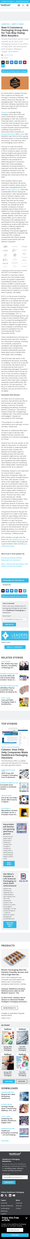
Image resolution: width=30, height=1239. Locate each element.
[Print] (3, 62)
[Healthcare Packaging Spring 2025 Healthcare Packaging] (7, 1061)
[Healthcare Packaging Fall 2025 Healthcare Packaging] (22, 1036)
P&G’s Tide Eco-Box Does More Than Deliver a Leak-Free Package (14, 565)
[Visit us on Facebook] (2, 1195)
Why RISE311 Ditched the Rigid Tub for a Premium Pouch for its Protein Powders (9, 813)
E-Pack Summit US (13, 189)
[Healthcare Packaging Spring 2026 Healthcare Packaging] (7, 1036)
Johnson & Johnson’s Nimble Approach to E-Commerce (11, 559)
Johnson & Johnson (8, 134)
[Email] (7, 62)
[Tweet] (20, 62)
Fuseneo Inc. (7, 585)
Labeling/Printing (7, 1092)
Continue (15, 1235)
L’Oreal (21, 134)
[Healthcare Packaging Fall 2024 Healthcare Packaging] (22, 1061)
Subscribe (9, 1081)
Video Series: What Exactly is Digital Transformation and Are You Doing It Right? (9, 800)
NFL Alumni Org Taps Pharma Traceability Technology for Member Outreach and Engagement (9, 666)
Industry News (6, 795)
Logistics (5, 24)
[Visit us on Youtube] (14, 1195)
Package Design (6, 1104)
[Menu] (27, 5)
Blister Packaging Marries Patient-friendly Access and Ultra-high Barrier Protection (14, 972)
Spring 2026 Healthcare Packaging (8, 1048)
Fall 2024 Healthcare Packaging (22, 1073)
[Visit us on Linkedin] (10, 1195)
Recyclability (6, 808)
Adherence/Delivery (8, 1128)
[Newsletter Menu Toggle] (18, 5)
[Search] (23, 5)
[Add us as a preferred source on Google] (3, 65)
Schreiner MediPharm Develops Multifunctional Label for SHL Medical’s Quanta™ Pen (13, 991)
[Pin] (24, 62)
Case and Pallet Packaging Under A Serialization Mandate (8, 702)
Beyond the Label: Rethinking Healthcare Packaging (8, 1096)
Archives (21, 1081)
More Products (10, 1008)
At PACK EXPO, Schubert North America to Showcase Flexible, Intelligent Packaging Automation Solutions (14, 1000)
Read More (9, 863)
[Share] (11, 62)
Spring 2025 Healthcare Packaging (8, 1073)
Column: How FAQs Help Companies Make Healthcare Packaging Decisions (14, 753)
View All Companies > (15, 647)
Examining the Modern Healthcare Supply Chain (8, 1121)
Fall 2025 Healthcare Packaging (22, 1048)
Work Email (7, 616)
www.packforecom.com (17, 539)
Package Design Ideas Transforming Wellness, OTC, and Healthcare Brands (8, 1108)
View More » (5, 1141)
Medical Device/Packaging (10, 747)
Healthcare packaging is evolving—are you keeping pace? (9, 1133)
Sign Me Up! (9, 624)
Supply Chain (17, 24)
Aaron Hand (9, 55)
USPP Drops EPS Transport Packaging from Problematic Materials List (9, 775)
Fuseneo (4, 112)
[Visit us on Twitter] (6, 1195)
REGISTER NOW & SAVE (10, 924)
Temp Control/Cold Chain (8, 770)
